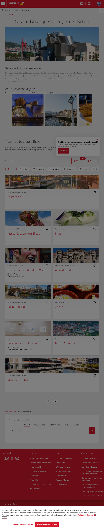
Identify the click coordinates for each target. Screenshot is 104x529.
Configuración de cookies (23, 524)
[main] (52, 517)
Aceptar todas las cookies (47, 524)
